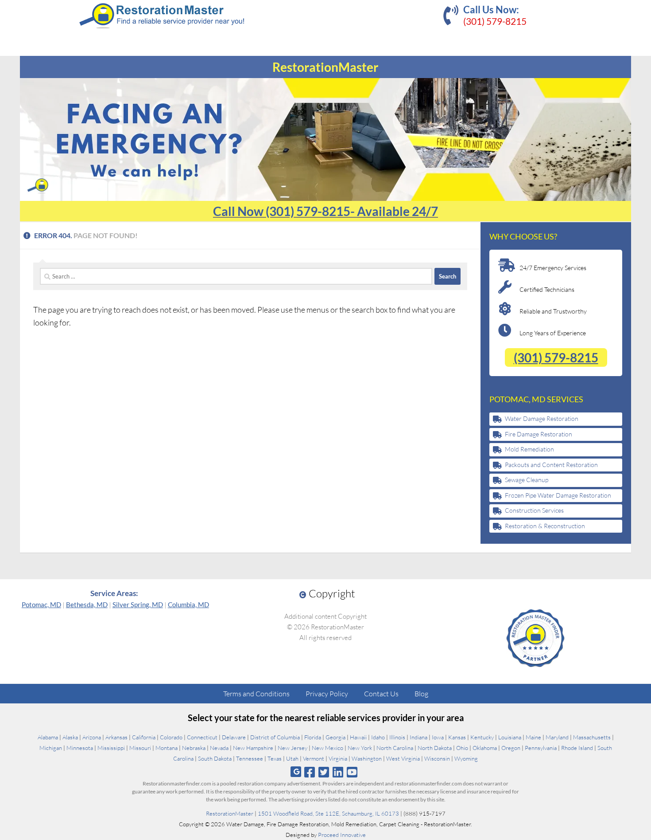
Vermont (313, 758)
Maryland (557, 737)
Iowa (438, 737)
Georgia (335, 737)
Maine (533, 737)
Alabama (48, 737)
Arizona (91, 737)
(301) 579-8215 (495, 21)
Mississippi (111, 747)
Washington (367, 758)
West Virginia (403, 758)
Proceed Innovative (342, 834)
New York (360, 747)
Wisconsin (437, 758)
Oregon (510, 747)
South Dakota (215, 758)
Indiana (418, 737)
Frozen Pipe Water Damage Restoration (558, 495)
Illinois (397, 737)
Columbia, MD (188, 604)
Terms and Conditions (256, 693)
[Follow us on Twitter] (323, 772)
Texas (274, 758)
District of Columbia (275, 737)
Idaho (378, 737)
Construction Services (534, 510)
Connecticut (202, 737)
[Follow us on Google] (296, 771)
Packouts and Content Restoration (551, 464)
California (143, 737)
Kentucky (482, 737)
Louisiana (509, 737)
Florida (312, 737)
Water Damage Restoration (541, 418)
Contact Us (381, 693)
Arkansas (116, 737)
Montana (166, 747)
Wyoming (466, 758)
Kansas (457, 737)
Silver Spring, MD (137, 604)
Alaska (70, 737)
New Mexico (327, 747)
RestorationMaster (229, 813)
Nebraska (193, 747)
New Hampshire (253, 747)
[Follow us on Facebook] (309, 772)
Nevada (219, 747)
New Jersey (292, 747)
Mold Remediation (529, 449)
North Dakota (435, 747)
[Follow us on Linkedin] (338, 772)
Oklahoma (485, 747)
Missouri (140, 747)
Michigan (50, 747)
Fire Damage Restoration (538, 434)
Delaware (234, 737)
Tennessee (249, 758)
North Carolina (394, 747)
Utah (292, 758)
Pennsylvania (541, 747)
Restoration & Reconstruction (545, 526)
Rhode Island (577, 747)
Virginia (338, 758)
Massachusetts (592, 737)
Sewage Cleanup (526, 479)
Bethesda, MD (87, 604)
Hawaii (358, 737)
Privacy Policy (327, 693)
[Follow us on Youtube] (352, 772)
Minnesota (79, 747)
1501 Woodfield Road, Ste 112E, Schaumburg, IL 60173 (328, 813)
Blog (421, 693)
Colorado (171, 737)
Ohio (462, 747)
